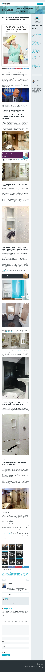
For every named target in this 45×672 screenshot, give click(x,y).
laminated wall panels (6, 270)
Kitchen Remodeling (35, 59)
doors (33, 41)
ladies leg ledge (4, 572)
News (33, 60)
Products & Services (26, 3)
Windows (33, 72)
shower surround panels (15, 575)
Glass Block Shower (35, 50)
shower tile (4, 576)
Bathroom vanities (35, 37)
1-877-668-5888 (40, 0)
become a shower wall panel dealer (8, 536)
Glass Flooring (34, 52)
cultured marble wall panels (18, 350)
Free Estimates (40, 3)
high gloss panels (15, 570)
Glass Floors (34, 53)
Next (27, 579)
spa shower (8, 576)
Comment (4, 623)
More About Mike (34, 93)
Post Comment (6, 655)
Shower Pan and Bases (36, 68)
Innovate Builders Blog (8, 533)
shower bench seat (16, 456)
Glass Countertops (35, 51)
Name (3, 636)
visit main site (4, 0)
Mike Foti (6, 22)
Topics (21, 3)
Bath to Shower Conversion (36, 34)
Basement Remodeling (36, 33)
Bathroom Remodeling (19, 22)
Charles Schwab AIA (8, 608)
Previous (3, 579)
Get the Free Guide (37, 25)
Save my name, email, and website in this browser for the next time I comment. (14, 652)
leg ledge (9, 572)
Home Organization (35, 56)
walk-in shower (20, 159)
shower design (22, 572)
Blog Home (17, 3)
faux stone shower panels (6, 570)
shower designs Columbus (20, 573)
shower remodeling (8, 574)
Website (3, 646)
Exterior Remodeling (35, 43)
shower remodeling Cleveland (18, 574)
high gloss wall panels (8, 267)
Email (3, 641)
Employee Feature (35, 42)
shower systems (23, 575)
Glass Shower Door (35, 55)
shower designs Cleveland (10, 573)
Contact (32, 3)
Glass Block (34, 49)
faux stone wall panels (10, 331)
